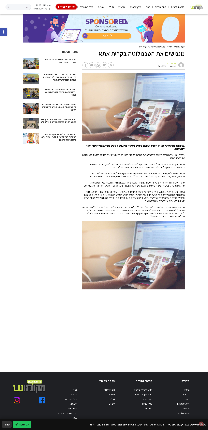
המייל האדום (64, 6)
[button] (3, 32)
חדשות (169, 46)
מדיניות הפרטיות (99, 424)
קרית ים (148, 408)
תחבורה (73, 403)
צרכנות (100, 7)
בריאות (186, 394)
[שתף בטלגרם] (111, 65)
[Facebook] (42, 400)
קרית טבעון (147, 403)
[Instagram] (17, 400)
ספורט (112, 403)
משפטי (121, 7)
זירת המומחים (86, 7)
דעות (147, 7)
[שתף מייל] (92, 65)
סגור (7, 424)
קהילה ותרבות (71, 399)
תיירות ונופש (72, 408)
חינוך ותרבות (160, 7)
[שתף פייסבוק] (85, 65)
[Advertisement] (126, 327)
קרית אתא (147, 399)
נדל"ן (111, 7)
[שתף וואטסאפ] (98, 65)
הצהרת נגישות (183, 413)
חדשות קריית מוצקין (143, 394)
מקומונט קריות (179, 46)
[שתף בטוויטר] (104, 65)
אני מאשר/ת (22, 424)
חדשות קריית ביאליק (143, 389)
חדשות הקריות (177, 7)
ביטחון (186, 389)
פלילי (75, 389)
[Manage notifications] (201, 424)
